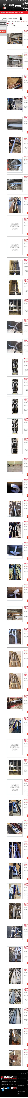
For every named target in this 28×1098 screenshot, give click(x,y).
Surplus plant (24, 1073)
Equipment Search (15, 21)
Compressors (24, 1081)
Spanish (19, 1091)
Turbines (19, 1085)
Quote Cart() (23, 0)
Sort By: (14, 26)
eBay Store (19, 1094)
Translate (17, 6)
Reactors (19, 1081)
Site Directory (24, 1088)
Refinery (19, 1078)
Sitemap (19, 1088)
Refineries (23, 1078)
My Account (12, 0)
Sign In (17, 0)
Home (7, 0)
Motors (22, 1085)
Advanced (25, 18)
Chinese (23, 1091)
